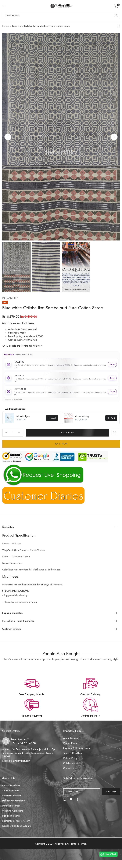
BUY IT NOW (61, 443)
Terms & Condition (72, 753)
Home (5, 26)
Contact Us (68, 768)
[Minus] (6, 433)
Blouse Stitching (82, 416)
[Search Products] (116, 15)
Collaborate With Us (73, 763)
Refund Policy (70, 758)
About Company (71, 738)
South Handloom (10, 790)
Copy (112, 364)
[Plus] (19, 433)
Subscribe (111, 791)
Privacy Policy (70, 743)
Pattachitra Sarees (11, 805)
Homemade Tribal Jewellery (16, 821)
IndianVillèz (10, 298)
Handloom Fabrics (11, 815)
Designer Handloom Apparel (16, 826)
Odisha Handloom (11, 785)
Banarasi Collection (11, 795)
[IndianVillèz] (61, 6)
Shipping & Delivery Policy (76, 748)
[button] (114, 137)
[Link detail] (64, 799)
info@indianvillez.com (16, 761)
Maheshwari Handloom (13, 800)
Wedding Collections (12, 810)
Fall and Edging (23, 416)
